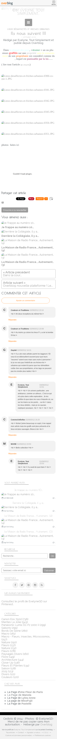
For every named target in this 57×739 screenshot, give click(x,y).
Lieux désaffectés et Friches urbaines (28, 29)
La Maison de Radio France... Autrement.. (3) (28, 531)
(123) (7, 671)
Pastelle (26, 703)
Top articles (10, 732)
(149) (8, 656)
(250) (9, 642)
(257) (25, 638)
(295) (9, 627)
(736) (14, 619)
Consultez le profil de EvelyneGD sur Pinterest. (24, 603)
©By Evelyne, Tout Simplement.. (28, 11)
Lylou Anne (28, 697)
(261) (8, 633)
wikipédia (26, 65)
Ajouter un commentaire (25, 301)
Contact (21, 732)
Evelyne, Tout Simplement (24, 730)
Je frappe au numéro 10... (28, 489)
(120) (10, 677)
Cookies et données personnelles (18, 735)
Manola (26, 695)
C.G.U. (46, 732)
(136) (10, 662)
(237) (8, 645)
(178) (8, 651)
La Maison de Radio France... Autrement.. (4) (28, 515)
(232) (8, 648)
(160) (15, 653)
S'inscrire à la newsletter (14, 210)
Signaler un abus (34, 732)
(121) (8, 674)
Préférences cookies (43, 735)
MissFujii (26, 700)
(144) (12, 659)
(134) (15, 665)
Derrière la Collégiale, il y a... (28, 502)
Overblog (46, 724)
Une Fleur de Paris (31, 692)
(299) (23, 624)
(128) (8, 668)
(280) (14, 630)
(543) (14, 622)
